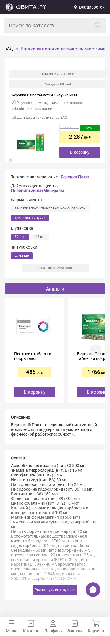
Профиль (53, 630)
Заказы (74, 630)
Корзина (96, 630)
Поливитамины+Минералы (37, 190)
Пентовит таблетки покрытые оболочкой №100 (32, 356)
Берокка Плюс (75, 176)
